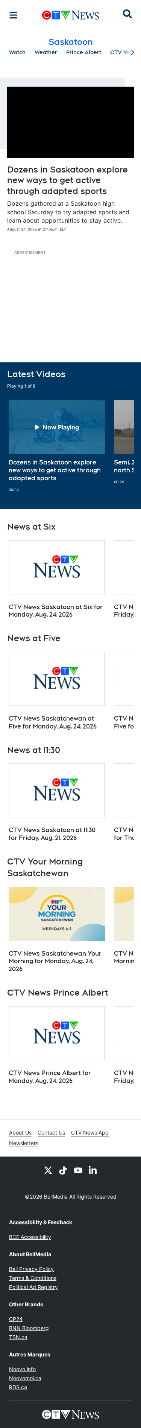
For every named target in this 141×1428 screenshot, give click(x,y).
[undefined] (57, 446)
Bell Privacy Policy (31, 1269)
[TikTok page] (63, 1170)
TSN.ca (18, 1337)
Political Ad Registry (33, 1287)
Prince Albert (83, 52)
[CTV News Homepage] (70, 15)
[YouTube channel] (78, 1170)
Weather (46, 52)
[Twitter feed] (48, 1170)
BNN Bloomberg (29, 1328)
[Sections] (13, 15)
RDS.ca (18, 1387)
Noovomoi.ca (25, 1378)
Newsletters (23, 1143)
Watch (17, 52)
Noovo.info (22, 1369)
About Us (20, 1132)
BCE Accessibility (30, 1237)
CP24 (16, 1319)
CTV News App (90, 1132)
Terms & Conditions (32, 1278)
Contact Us (51, 1132)
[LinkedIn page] (93, 1170)
